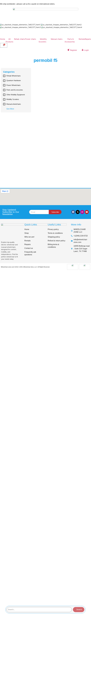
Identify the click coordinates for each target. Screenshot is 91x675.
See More (10, 109)
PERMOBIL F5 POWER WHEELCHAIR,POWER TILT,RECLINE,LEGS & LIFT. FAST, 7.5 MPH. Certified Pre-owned (46, 98)
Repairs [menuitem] (88, 39)
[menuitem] (19, 40)
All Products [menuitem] (9, 40)
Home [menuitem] (2, 39)
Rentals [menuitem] (82, 39)
